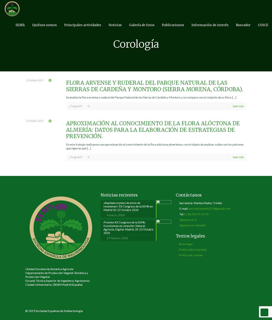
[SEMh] (12, 8)
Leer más (238, 106)
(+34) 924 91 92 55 (196, 214)
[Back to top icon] (243, 311)
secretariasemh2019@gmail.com (210, 208)
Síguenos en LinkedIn (192, 225)
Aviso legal (185, 244)
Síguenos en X (188, 219)
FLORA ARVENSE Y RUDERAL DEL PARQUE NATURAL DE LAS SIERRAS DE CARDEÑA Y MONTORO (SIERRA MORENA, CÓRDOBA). (154, 86)
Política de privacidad (192, 249)
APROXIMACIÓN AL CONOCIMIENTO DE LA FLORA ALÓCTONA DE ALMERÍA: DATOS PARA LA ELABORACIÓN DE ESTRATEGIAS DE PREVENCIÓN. (153, 130)
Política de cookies (191, 255)
